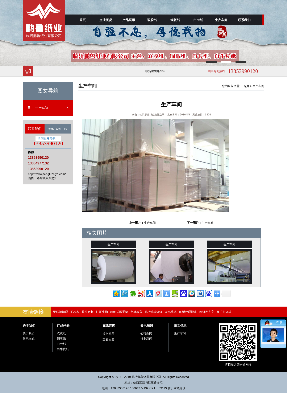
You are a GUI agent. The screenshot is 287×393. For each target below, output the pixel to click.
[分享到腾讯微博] (124, 293)
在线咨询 (109, 325)
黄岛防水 (171, 312)
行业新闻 (146, 338)
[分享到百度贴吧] (200, 293)
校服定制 (87, 312)
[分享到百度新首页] (208, 293)
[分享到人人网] (149, 293)
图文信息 (180, 325)
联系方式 (28, 338)
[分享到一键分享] (166, 293)
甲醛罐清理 (60, 312)
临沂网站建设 (176, 388)
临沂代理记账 (188, 312)
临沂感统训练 (153, 312)
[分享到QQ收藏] (191, 293)
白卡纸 (198, 20)
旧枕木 (74, 312)
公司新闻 (146, 333)
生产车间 (221, 20)
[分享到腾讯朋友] (133, 293)
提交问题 (108, 333)
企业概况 (105, 20)
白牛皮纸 (63, 349)
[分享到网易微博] (158, 293)
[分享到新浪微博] (141, 293)
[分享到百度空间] (175, 293)
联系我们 (244, 20)
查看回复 (108, 339)
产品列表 (63, 325)
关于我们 (29, 325)
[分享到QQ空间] (116, 293)
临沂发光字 (206, 312)
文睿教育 (136, 312)
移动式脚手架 (119, 312)
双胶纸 (152, 20)
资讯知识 (146, 325)
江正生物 (102, 312)
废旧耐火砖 (224, 312)
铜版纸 (175, 20)
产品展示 (128, 20)
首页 (82, 20)
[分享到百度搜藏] (183, 293)
